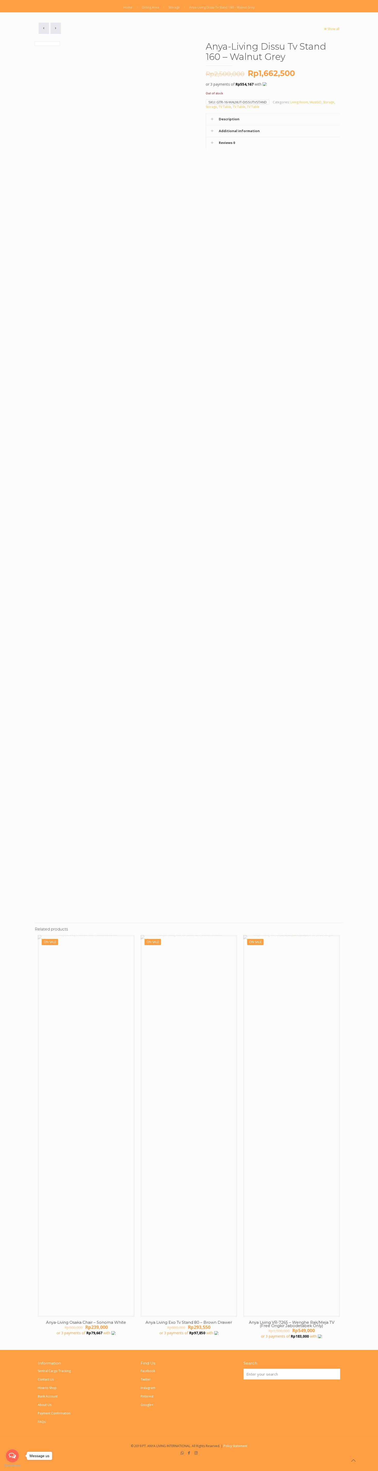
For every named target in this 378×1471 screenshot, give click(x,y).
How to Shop (47, 1388)
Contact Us (46, 1379)
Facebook (148, 1371)
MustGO (315, 102)
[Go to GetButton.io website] (12, 1465)
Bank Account (48, 1396)
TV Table (225, 107)
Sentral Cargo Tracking (54, 1371)
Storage (174, 7)
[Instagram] (196, 1452)
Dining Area (150, 7)
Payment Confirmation (54, 1413)
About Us (44, 1405)
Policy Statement (235, 1446)
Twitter (146, 1379)
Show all (333, 29)
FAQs (42, 1422)
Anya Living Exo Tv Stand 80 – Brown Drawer (189, 1322)
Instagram (148, 1388)
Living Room (299, 102)
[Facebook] (189, 1452)
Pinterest (147, 1396)
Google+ (147, 1405)
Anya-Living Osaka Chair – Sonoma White (86, 1322)
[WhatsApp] (182, 1452)
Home (127, 7)
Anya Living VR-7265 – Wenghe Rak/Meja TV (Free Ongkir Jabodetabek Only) (291, 1324)
